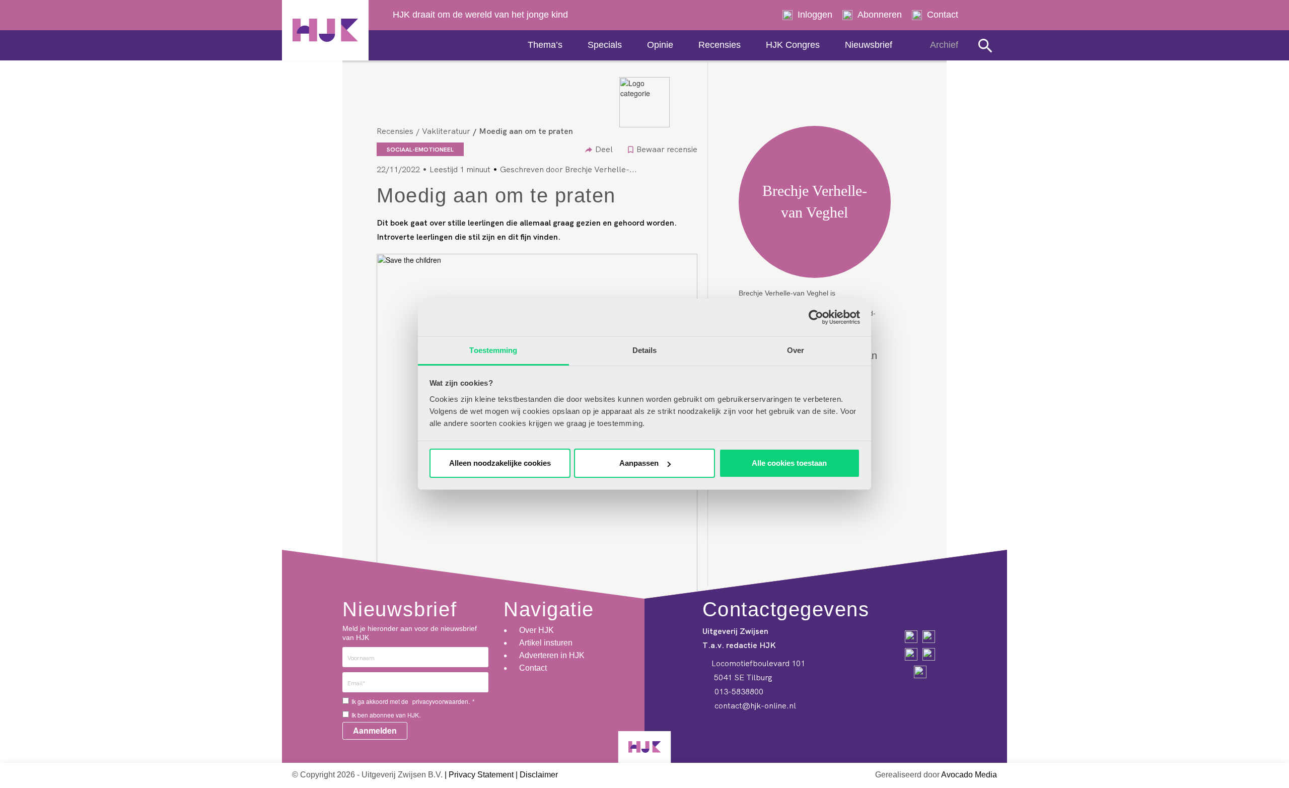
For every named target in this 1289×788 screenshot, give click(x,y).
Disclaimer (539, 774)
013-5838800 (737, 691)
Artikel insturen (545, 642)
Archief (944, 45)
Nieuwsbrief (868, 45)
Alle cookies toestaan (789, 463)
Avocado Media (969, 774)
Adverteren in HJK (552, 655)
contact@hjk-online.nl (754, 705)
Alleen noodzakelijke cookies (500, 463)
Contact (942, 15)
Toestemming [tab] (493, 350)
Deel (604, 149)
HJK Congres (793, 45)
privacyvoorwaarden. (441, 701)
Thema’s (545, 45)
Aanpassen (639, 463)
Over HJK (536, 630)
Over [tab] (795, 350)
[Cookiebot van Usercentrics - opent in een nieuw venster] (816, 317)
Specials (605, 45)
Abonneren (879, 15)
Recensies (719, 45)
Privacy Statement (481, 774)
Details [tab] (644, 350)
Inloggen (815, 15)
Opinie (660, 45)
